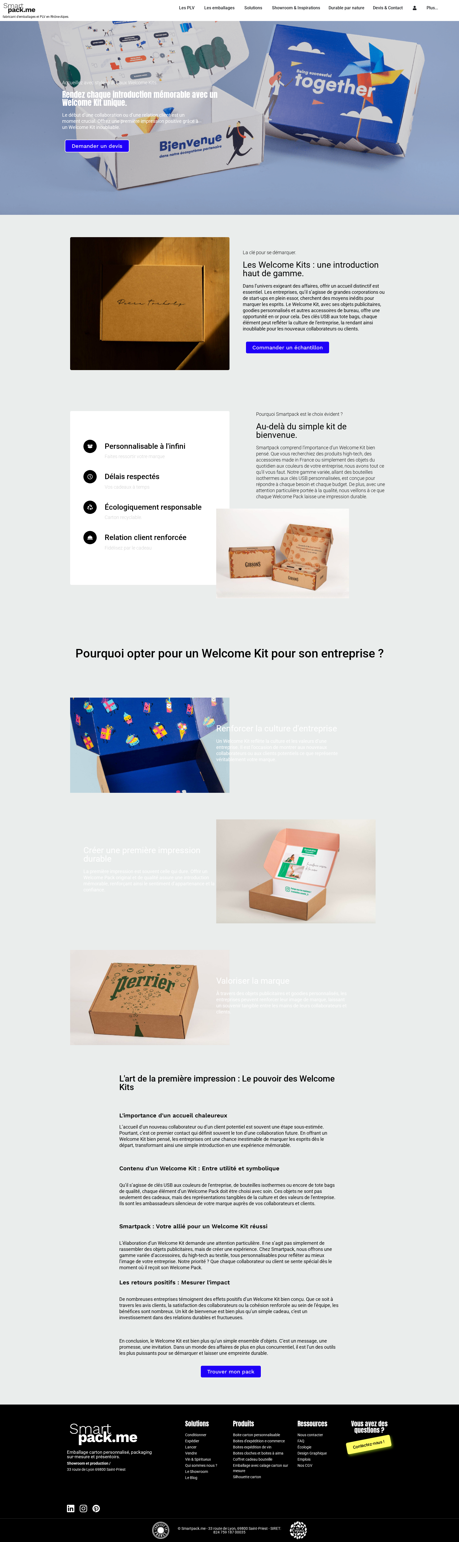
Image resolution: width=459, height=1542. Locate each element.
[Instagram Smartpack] (83, 1508)
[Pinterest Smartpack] (96, 1508)
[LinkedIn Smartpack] (70, 1508)
